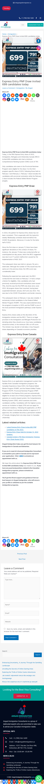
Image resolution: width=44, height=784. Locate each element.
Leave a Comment (8, 88)
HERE (21, 456)
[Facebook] (4, 95)
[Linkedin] (17, 95)
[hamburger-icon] (22, 24)
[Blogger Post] (38, 95)
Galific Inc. (34, 777)
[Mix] (29, 95)
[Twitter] (8, 95)
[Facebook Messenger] (17, 99)
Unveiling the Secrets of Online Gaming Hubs (21, 767)
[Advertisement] (22, 128)
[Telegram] (13, 99)
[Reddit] (13, 95)
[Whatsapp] (33, 95)
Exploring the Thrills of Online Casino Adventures (20, 12)
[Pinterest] (21, 95)
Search (4, 651)
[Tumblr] (8, 99)
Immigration (20, 88)
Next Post (22, 559)
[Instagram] (4, 99)
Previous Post (22, 554)
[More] (27, 99)
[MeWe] (25, 95)
